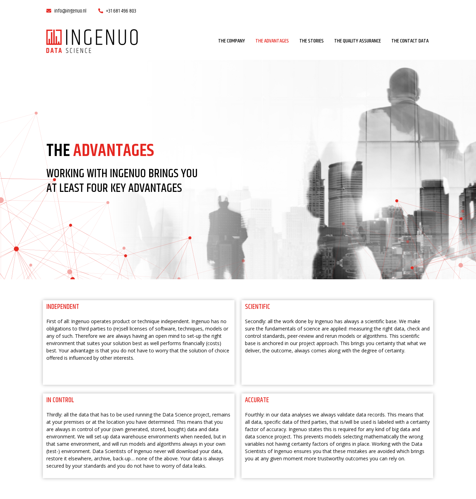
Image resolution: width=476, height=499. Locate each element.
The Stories (311, 41)
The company (231, 41)
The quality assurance (357, 41)
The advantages (272, 41)
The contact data (410, 41)
